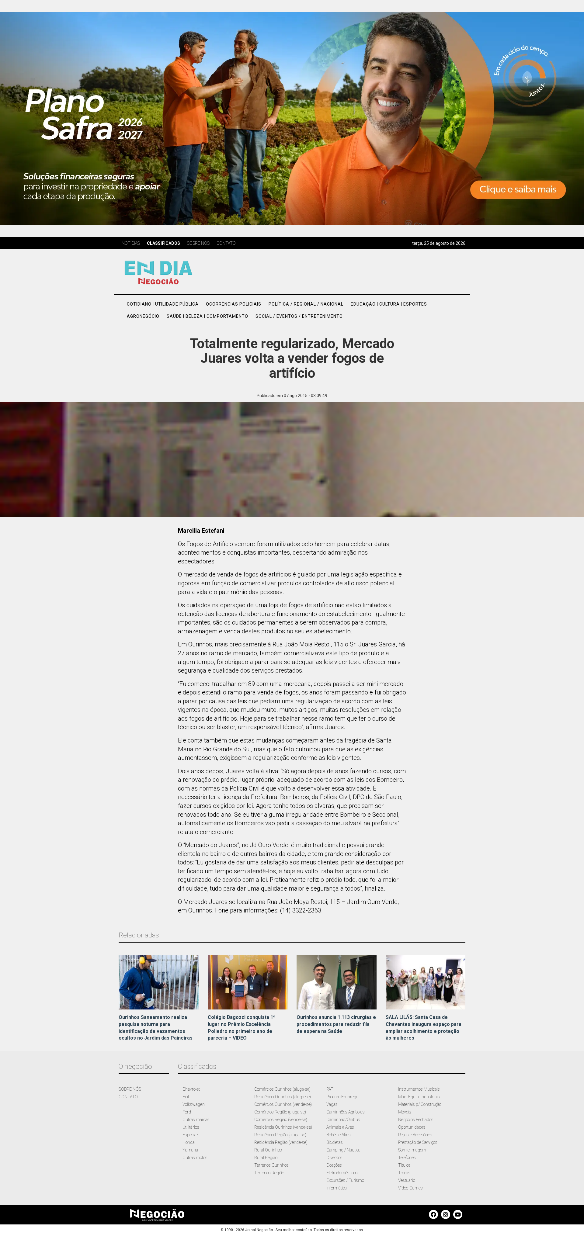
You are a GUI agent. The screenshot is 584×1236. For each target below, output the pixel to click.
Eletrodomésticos (342, 1172)
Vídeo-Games (410, 1188)
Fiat (185, 1096)
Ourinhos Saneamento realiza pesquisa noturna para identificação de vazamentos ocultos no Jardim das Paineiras (156, 1027)
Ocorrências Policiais (233, 304)
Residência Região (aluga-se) (280, 1134)
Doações (334, 1165)
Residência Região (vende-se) (281, 1142)
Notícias (131, 243)
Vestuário (406, 1180)
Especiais (191, 1134)
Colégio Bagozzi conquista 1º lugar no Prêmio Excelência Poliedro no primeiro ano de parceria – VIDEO (241, 1027)
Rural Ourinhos (268, 1150)
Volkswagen (193, 1104)
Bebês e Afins (338, 1134)
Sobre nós (198, 243)
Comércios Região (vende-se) (280, 1119)
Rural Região (265, 1157)
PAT (329, 1089)
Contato (226, 243)
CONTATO (128, 1096)
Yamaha (190, 1150)
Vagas (332, 1104)
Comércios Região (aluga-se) (280, 1112)
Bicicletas (334, 1142)
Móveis (404, 1112)
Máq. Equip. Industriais (419, 1096)
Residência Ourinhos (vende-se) (283, 1127)
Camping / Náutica (343, 1150)
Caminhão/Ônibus (343, 1119)
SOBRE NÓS (130, 1089)
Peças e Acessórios (415, 1134)
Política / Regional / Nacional (306, 304)
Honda (188, 1142)
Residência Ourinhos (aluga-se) (282, 1096)
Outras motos (194, 1157)
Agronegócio (143, 316)
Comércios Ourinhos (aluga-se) (282, 1089)
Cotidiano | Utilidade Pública (163, 304)
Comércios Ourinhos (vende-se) (283, 1104)
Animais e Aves (340, 1127)
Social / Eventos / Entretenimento (299, 316)
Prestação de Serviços (417, 1142)
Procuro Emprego (342, 1096)
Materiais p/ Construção (419, 1104)
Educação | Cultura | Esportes (389, 304)
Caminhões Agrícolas (345, 1112)
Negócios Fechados (415, 1119)
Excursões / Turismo (345, 1180)
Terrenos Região (269, 1172)
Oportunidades (412, 1127)
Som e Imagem (412, 1150)
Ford (186, 1112)
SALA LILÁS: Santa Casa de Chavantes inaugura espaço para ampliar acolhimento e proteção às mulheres (423, 1027)
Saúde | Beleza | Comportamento (207, 316)
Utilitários (190, 1127)
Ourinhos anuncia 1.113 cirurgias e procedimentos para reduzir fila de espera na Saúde (336, 1024)
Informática (336, 1188)
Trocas (404, 1172)
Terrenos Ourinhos (271, 1165)
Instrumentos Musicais (419, 1089)
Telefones (407, 1157)
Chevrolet (191, 1089)
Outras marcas (196, 1119)
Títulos (404, 1165)
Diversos (334, 1157)
